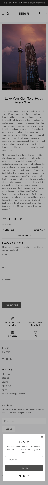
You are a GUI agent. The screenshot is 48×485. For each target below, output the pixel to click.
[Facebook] (24, 476)
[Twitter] (20, 476)
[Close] (42, 437)
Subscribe (24, 468)
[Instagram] (28, 476)
